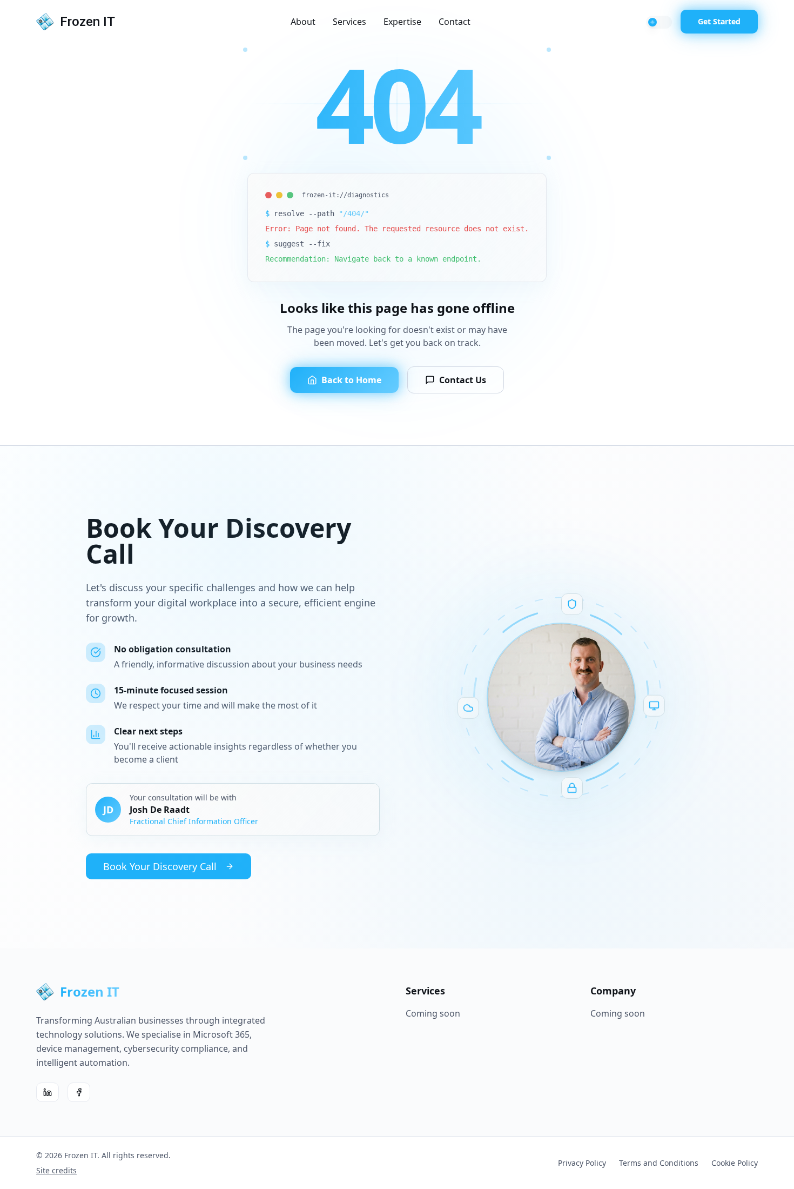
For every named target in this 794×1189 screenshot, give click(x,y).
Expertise (402, 22)
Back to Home (351, 380)
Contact (454, 22)
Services (349, 22)
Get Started (719, 21)
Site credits (56, 1170)
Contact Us (462, 380)
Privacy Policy (582, 1163)
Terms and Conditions (658, 1163)
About (303, 22)
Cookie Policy (734, 1163)
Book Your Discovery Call (160, 866)
